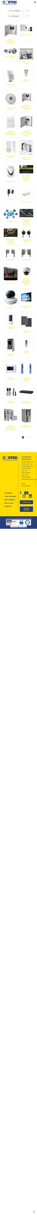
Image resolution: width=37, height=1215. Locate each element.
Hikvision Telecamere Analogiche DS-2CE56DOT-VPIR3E (26, 281)
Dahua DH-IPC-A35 (10, 308)
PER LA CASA (8, 503)
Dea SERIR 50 (11, 221)
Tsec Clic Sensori (26, 202)
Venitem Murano (10, 181)
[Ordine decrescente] (28, 11)
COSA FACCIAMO (10, 496)
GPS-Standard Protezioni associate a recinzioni (26, 222)
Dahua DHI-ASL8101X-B (10, 402)
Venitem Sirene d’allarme (26, 158)
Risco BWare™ (10, 85)
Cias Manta (10, 260)
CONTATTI (8, 506)
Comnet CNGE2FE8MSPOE (26, 426)
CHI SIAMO (8, 493)
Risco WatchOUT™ (26, 80)
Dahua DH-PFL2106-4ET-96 (26, 402)
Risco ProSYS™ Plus (10, 57)
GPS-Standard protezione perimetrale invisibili (26, 178)
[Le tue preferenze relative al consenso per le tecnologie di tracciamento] (34, 1212)
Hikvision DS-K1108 (26, 331)
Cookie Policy (22, 526)
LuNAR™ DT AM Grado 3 (10, 108)
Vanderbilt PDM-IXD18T (11, 157)
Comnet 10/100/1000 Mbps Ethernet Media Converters (10, 427)
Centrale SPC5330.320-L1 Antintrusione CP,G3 (10, 42)
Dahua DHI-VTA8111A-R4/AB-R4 (26, 379)
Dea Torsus (10, 283)
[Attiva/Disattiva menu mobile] (35, 2)
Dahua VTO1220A (26, 352)
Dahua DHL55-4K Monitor (26, 307)
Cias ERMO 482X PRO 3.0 (26, 241)
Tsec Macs (11, 199)
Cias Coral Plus (26, 260)
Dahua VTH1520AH (10, 378)
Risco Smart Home (26, 62)
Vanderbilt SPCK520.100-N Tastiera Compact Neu (10, 134)
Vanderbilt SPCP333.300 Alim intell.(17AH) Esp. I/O (26, 133)
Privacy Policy (14, 526)
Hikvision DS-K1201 (11, 355)
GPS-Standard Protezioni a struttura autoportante (10, 241)
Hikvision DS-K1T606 (11, 328)
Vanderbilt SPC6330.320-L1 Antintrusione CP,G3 (26, 107)
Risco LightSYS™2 (26, 35)
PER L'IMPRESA (9, 500)
